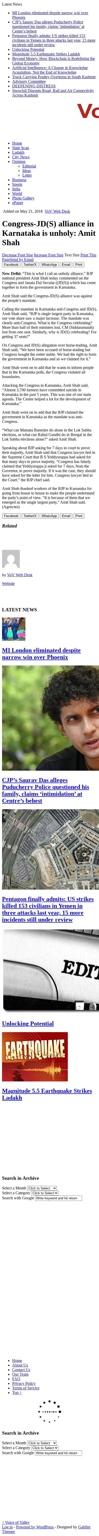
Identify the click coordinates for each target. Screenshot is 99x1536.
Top (17, 1392)
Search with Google (18, 1198)
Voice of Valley (16, 1522)
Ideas (26, 170)
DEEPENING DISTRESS (34, 86)
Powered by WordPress (35, 1527)
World (17, 193)
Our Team (20, 1374)
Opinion (18, 161)
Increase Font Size (48, 255)
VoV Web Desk (57, 211)
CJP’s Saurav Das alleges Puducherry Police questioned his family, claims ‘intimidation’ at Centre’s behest (48, 26)
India (16, 189)
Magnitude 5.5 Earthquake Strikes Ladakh (46, 54)
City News (20, 157)
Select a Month (14, 1188)
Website (8, 583)
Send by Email (22, 259)
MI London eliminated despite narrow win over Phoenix (41, 653)
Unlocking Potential (28, 49)
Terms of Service (25, 1388)
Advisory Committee (29, 81)
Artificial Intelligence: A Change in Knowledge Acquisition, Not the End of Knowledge (50, 70)
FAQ (16, 1379)
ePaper (17, 202)
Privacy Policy (24, 1383)
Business (19, 180)
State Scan (20, 148)
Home (17, 143)
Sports (17, 184)
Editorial (29, 166)
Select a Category (16, 1193)
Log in (7, 1527)
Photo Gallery (23, 198)
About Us (20, 1365)
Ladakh (18, 152)
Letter (27, 175)
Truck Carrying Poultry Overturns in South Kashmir (54, 77)
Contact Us (21, 1370)
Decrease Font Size (17, 255)
